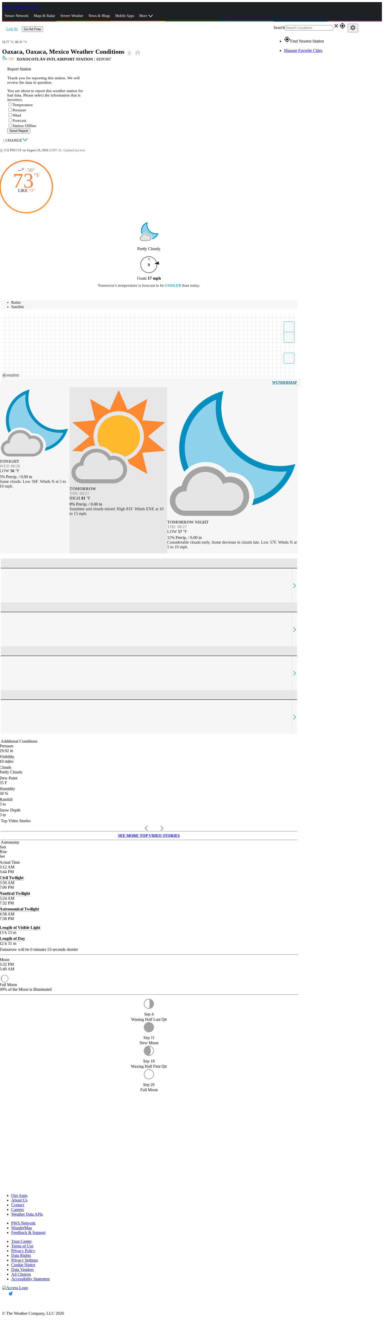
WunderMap (284, 383)
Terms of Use (22, 1246)
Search (279, 27)
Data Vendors (22, 1269)
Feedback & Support (28, 1232)
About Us (19, 1200)
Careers (17, 1209)
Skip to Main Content (20, 7)
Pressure (19, 110)
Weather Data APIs (27, 1214)
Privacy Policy (23, 1251)
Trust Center (21, 1241)
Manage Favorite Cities (303, 50)
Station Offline (24, 126)
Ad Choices (21, 1274)
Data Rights (21, 1255)
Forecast (19, 120)
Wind (17, 115)
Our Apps (19, 1195)
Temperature (23, 105)
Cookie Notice (23, 1265)
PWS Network (23, 1223)
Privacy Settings (24, 1260)
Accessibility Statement (30, 1279)
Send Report (18, 131)
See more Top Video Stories (149, 835)
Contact (17, 1205)
